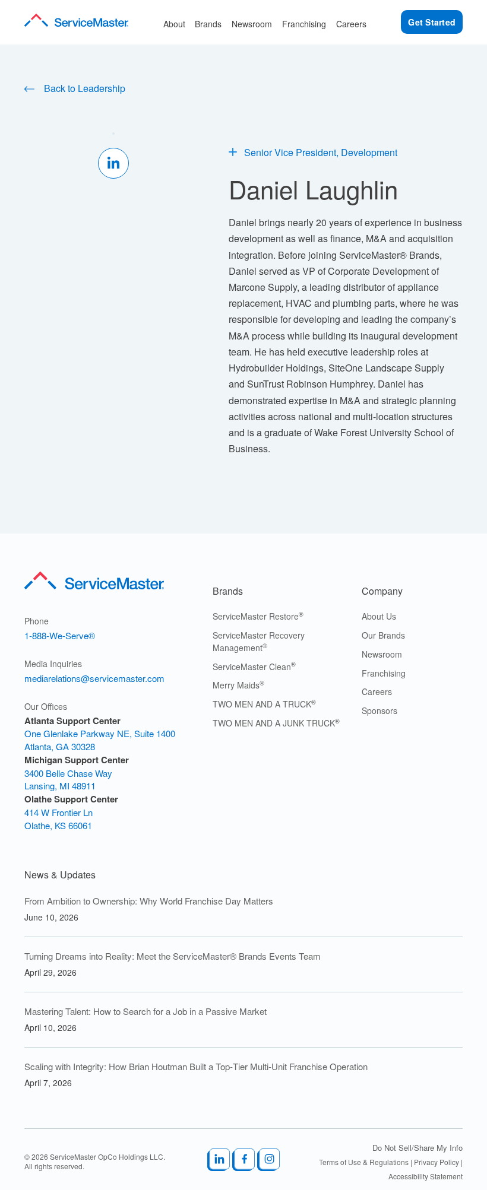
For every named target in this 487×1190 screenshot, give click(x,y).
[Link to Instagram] (268, 1161)
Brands (208, 24)
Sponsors (379, 710)
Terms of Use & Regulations (364, 1162)
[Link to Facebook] (243, 1161)
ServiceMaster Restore (258, 616)
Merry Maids (238, 685)
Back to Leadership (83, 88)
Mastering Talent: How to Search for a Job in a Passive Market (145, 1011)
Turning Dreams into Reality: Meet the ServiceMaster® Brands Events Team (173, 956)
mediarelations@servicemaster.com (94, 678)
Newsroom (252, 24)
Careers (351, 24)
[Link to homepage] (76, 22)
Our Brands (383, 635)
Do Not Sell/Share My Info (417, 1148)
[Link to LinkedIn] (218, 1161)
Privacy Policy (436, 1162)
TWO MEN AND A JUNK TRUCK (276, 723)
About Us (379, 616)
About (174, 24)
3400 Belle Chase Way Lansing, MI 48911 (68, 779)
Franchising (304, 24)
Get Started (432, 22)
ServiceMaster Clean (254, 666)
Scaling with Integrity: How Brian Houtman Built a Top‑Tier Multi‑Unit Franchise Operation (196, 1066)
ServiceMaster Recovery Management (259, 641)
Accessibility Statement (425, 1176)
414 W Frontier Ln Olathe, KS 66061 (58, 819)
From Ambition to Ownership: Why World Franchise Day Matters (148, 900)
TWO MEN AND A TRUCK (264, 704)
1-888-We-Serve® (59, 635)
